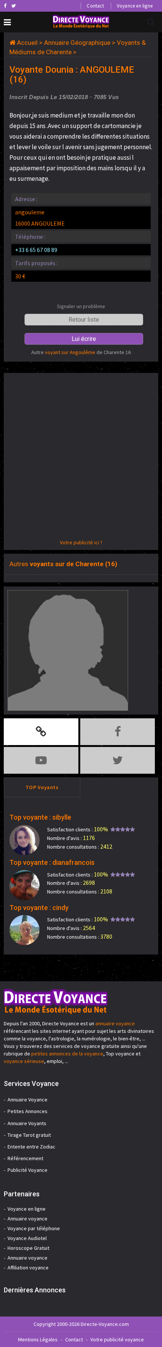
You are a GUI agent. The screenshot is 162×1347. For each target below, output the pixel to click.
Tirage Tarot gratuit (29, 1135)
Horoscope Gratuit (28, 1248)
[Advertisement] (81, 458)
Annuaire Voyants (27, 1123)
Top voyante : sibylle (40, 817)
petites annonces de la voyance (67, 1053)
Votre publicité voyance (117, 1339)
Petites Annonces (27, 1111)
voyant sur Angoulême (70, 352)
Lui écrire (84, 338)
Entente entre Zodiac (31, 1146)
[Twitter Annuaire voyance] (13, 5)
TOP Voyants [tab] (42, 787)
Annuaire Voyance (27, 1099)
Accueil (27, 42)
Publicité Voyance (27, 1170)
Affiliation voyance (28, 1267)
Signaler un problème (81, 306)
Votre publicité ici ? (81, 542)
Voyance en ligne (135, 6)
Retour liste (84, 319)
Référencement (25, 1158)
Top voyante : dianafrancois (52, 862)
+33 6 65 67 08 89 (36, 250)
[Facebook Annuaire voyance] (5, 5)
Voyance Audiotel (27, 1238)
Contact (95, 6)
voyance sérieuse (24, 1061)
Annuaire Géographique (77, 42)
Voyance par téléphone (34, 1228)
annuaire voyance (115, 1023)
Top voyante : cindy (39, 908)
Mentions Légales (38, 1339)
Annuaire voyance (27, 1218)
